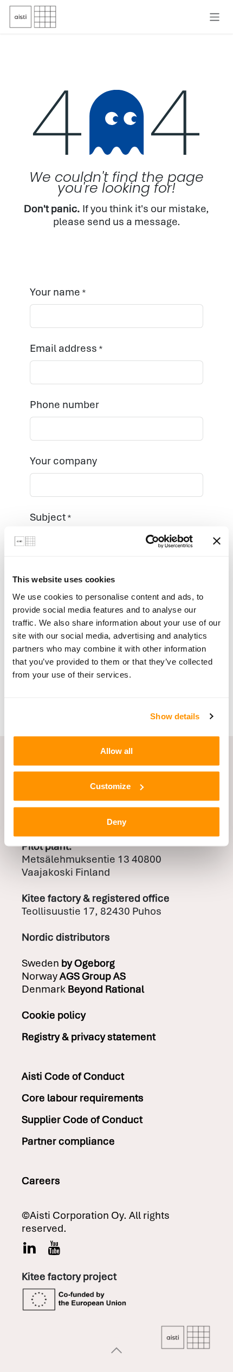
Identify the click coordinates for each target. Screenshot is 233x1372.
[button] (116, 1350)
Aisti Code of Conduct (73, 1076)
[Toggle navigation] (214, 16)
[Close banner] (217, 541)
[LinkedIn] (29, 1248)
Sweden (68, 963)
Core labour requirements (83, 1098)
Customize (110, 786)
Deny (116, 821)
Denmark (83, 989)
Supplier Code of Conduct (82, 1119)
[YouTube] (54, 1248)
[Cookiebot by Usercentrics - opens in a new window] (146, 541)
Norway (74, 976)
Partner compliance (68, 1141)
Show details (174, 716)
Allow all (116, 750)
